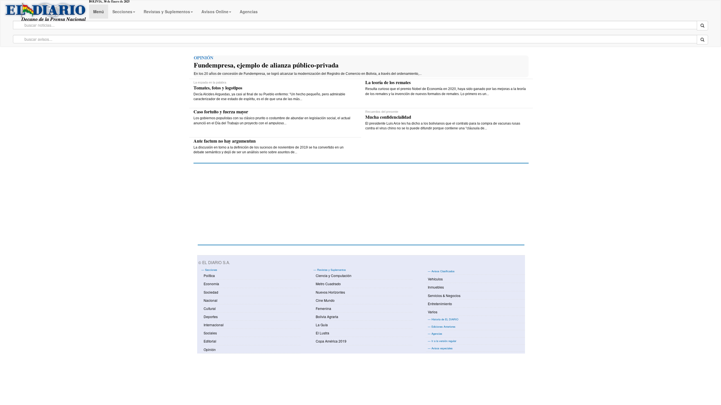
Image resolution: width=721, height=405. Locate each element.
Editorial (210, 341)
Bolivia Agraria (327, 316)
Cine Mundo (325, 300)
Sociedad (211, 292)
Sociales (210, 332)
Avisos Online (214, 11)
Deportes (211, 316)
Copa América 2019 (331, 341)
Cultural (210, 308)
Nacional (210, 300)
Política (209, 275)
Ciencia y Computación (333, 275)
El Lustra (322, 332)
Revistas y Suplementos (167, 11)
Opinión (210, 349)
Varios (432, 311)
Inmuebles (436, 287)
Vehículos (435, 278)
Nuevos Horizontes (330, 292)
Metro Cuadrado (328, 283)
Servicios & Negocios (444, 295)
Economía (211, 283)
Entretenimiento (440, 303)
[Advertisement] (240, 207)
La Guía (322, 324)
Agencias (249, 11)
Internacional (214, 324)
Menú (98, 11)
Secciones (122, 11)
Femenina (323, 308)
